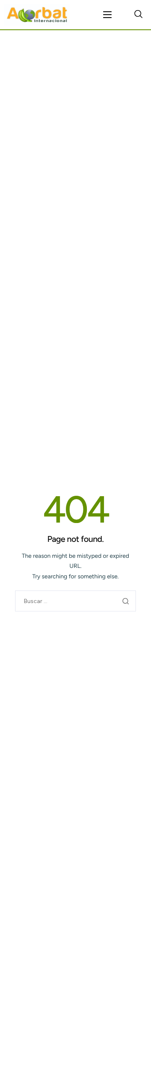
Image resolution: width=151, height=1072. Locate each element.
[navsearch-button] (138, 15)
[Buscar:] (75, 601)
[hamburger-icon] (107, 14)
